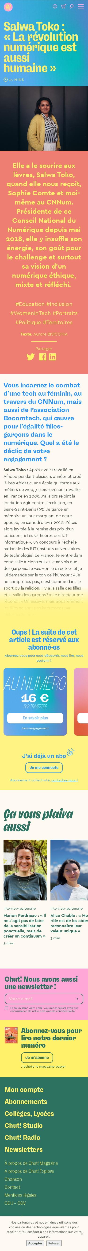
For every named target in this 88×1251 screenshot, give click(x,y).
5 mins (9, 943)
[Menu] (80, 7)
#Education (30, 304)
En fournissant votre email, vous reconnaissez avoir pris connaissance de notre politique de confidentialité (44, 1009)
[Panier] (63, 7)
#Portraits (65, 313)
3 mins (55, 938)
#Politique (28, 322)
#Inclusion (59, 304)
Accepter (35, 1243)
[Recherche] (72, 7)
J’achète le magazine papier (43, 1066)
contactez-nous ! (64, 780)
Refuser (54, 1243)
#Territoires (58, 322)
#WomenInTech (30, 313)
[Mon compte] (55, 7)
